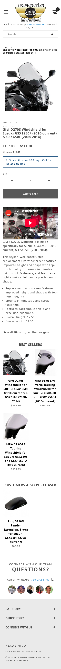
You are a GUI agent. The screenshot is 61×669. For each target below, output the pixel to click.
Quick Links (15, 618)
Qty (5, 173)
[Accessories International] (30, 12)
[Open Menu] (6, 12)
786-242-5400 (35, 24)
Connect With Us (19, 627)
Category (13, 609)
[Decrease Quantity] (12, 180)
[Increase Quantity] (49, 180)
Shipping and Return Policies (23, 651)
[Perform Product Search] (52, 34)
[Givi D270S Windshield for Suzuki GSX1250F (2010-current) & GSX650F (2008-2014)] (30, 89)
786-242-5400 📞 (42, 579)
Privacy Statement (16, 645)
